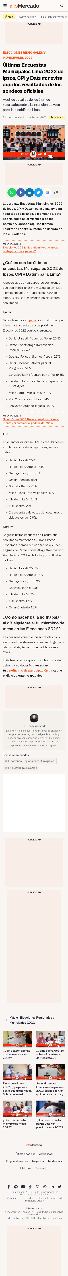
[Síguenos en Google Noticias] (47, 192)
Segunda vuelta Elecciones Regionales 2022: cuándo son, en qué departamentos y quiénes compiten (50, 1089)
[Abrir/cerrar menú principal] (5, 5)
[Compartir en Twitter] (38, 192)
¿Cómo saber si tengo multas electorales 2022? (16, 1054)
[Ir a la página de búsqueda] (62, 5)
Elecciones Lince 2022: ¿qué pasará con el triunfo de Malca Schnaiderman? (17, 1089)
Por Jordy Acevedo (14, 117)
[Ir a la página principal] (24, 6)
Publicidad (43, 1194)
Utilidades (25, 1168)
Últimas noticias (26, 1154)
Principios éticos (34, 1200)
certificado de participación (27, 670)
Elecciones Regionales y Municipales (31, 761)
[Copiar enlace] (56, 192)
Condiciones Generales (20, 1198)
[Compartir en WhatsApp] (11, 192)
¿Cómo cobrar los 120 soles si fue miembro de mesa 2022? (50, 1054)
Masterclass (27, 1194)
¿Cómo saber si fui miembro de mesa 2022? (14, 1123)
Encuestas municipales (22, 768)
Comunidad (42, 1168)
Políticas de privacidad (49, 1198)
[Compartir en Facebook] (20, 192)
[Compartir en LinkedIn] (29, 192)
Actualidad (46, 1154)
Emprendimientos (17, 1161)
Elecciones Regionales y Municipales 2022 (24, 55)
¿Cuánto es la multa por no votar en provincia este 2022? (49, 1123)
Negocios (38, 1161)
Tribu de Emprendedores (44, 1192)
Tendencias (55, 1161)
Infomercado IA (19, 1192)
